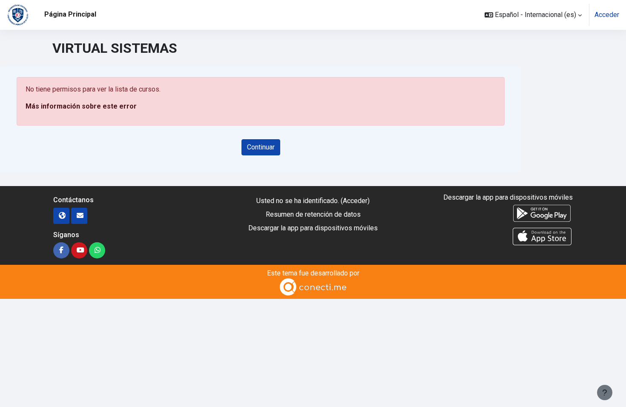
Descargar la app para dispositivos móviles (313, 228)
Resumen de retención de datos (313, 214)
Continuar (261, 147)
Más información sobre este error (81, 106)
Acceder (606, 15)
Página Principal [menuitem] (70, 14)
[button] (533, 15)
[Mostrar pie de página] (604, 392)
